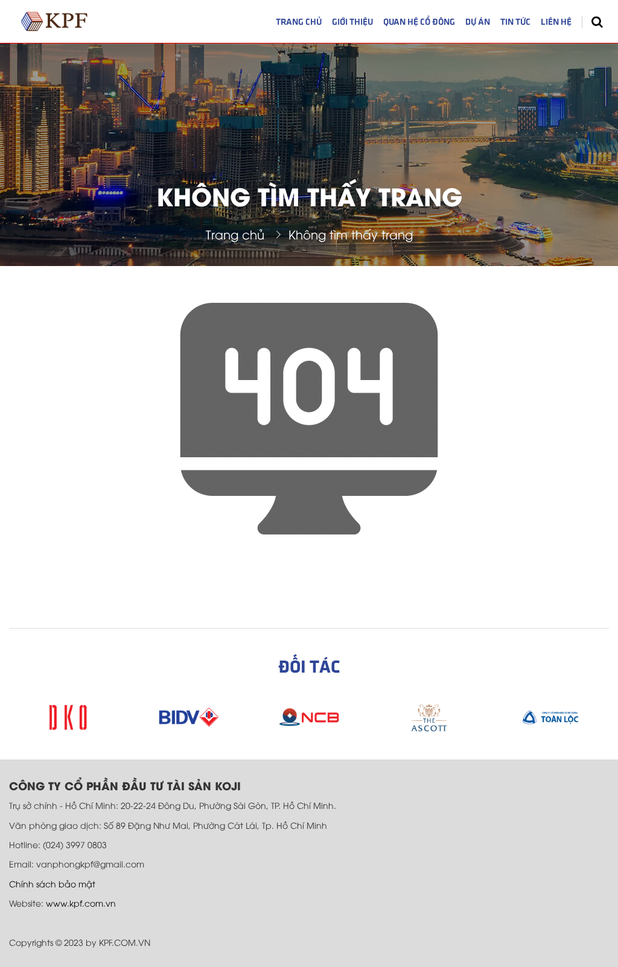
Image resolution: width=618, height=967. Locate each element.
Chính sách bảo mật (52, 883)
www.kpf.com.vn (81, 902)
